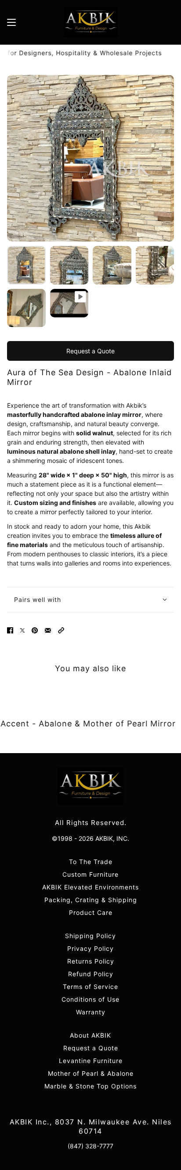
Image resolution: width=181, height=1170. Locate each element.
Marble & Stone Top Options (90, 1086)
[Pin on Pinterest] (35, 630)
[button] (61, 630)
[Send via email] (48, 630)
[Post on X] (22, 630)
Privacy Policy (90, 948)
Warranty (90, 1012)
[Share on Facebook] (10, 630)
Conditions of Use (90, 999)
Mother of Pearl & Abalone (91, 1073)
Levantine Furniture (91, 1060)
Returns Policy (90, 961)
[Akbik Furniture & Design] (91, 22)
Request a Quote (90, 351)
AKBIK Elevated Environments (90, 887)
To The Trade (90, 861)
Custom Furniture (90, 874)
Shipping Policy (90, 935)
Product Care (90, 912)
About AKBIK (90, 1035)
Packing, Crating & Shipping (90, 899)
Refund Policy (90, 974)
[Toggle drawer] (11, 22)
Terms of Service (90, 986)
